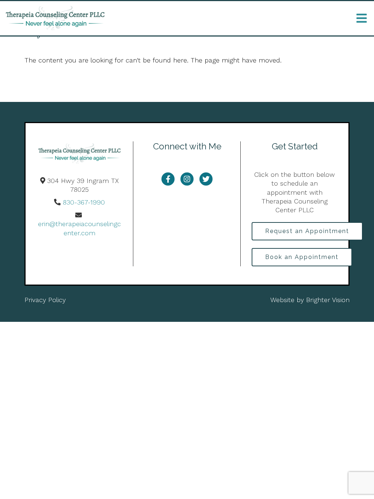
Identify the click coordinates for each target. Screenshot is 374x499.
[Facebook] (168, 179)
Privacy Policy (45, 300)
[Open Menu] (361, 18)
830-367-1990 (84, 202)
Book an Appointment (302, 257)
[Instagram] (187, 179)
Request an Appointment (307, 231)
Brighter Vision (328, 300)
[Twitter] (206, 179)
